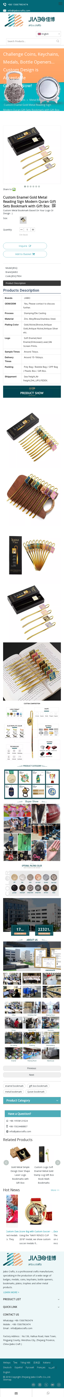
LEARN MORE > (11, 1292)
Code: (8, 276)
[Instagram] (59, 1385)
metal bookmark (13, 1091)
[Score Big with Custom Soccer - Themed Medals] (30, 1227)
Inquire (23, 246)
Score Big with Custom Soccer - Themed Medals (32, 1231)
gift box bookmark (38, 1085)
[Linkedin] (40, 1385)
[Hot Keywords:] (58, 41)
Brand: (8, 272)
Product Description (16, 283)
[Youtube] (52, 1385)
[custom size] (23, 220)
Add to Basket (23, 254)
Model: (8, 267)
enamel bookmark (14, 1085)
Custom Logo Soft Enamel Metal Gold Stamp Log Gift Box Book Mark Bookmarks (32, 1175)
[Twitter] (46, 1385)
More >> (55, 1190)
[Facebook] (33, 1385)
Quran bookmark (35, 1091)
